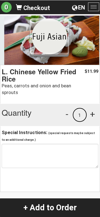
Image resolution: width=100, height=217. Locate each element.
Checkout (36, 7)
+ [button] (92, 114)
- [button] (67, 114)
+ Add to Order (50, 207)
